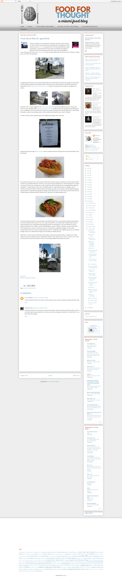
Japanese (72, 560)
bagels (43, 552)
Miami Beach (99, 562)
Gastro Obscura (91, 438)
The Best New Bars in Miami (93, 400)
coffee (102, 554)
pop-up (54, 565)
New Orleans (72, 563)
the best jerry (50, 569)
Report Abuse (89, 513)
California (49, 554)
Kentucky (93, 560)
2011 (88, 198)
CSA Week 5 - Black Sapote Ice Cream (92, 284)
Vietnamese (22, 571)
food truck (30, 288)
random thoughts (75, 565)
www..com (93, 325)
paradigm (42, 565)
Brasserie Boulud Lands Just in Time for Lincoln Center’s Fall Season (94, 468)
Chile (76, 554)
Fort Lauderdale (42, 558)
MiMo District (33, 564)
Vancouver (96, 569)
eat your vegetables (94, 556)
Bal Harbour (48, 552)
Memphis (85, 562)
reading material (85, 565)
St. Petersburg (87, 567)
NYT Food (89, 465)
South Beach (57, 567)
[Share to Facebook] (32, 286)
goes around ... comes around (92, 558)
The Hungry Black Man (92, 404)
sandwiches (27, 567)
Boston (96, 552)
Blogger (64, 575)
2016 (88, 187)
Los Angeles (58, 562)
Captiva (54, 554)
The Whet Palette (91, 351)
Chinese (80, 554)
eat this (25, 288)
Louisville (63, 562)
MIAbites (89, 374)
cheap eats (68, 554)
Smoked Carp (90, 498)
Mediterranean (79, 562)
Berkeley (77, 552)
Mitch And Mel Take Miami (93, 392)
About (22, 26)
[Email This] (27, 286)
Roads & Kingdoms (91, 503)
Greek (101, 558)
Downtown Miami (76, 556)
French (48, 558)
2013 (88, 194)
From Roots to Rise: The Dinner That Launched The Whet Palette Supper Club (93, 354)
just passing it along (81, 560)
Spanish (77, 567)
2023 (88, 173)
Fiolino (88, 433)
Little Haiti (36, 562)
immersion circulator (46, 107)
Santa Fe (36, 567)
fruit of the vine (63, 558)
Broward (31, 554)
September (91, 210)
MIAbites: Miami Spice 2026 (93, 375)
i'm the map (35, 560)
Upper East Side (85, 569)
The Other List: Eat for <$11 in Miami (67, 26)
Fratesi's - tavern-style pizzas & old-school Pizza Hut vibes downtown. (92, 79)
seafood (40, 567)
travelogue (64, 569)
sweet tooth (29, 569)
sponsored (82, 567)
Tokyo (55, 569)
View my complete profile (91, 150)
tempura (40, 569)
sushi (24, 569)
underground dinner (74, 569)
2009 (88, 307)
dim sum (67, 556)
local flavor (48, 562)
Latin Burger (39, 151)
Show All (100, 508)
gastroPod (41, 47)
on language (25, 565)
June (89, 217)
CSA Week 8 (91, 248)
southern (69, 567)
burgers (45, 554)
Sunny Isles (100, 567)
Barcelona (53, 552)
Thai (46, 569)
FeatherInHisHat (29, 308)
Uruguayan (91, 569)
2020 (88, 177)
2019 (88, 180)
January (90, 229)
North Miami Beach (98, 563)
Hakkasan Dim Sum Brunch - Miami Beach (92, 291)
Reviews (30, 26)
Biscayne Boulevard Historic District (39, 86)
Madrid (67, 562)
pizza (50, 565)
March (90, 224)
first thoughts (29, 558)
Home (50, 375)
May (89, 219)
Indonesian (43, 560)
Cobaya (92, 554)
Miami (93, 562)
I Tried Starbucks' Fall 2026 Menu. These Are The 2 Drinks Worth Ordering (94, 459)
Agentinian (32, 552)
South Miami (64, 567)
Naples (54, 563)
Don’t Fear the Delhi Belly (93, 505)
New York (78, 563)
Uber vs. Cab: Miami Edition (93, 393)
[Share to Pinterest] (34, 286)
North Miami (90, 563)
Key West (98, 560)
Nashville (59, 563)
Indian (39, 560)
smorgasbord (48, 567)
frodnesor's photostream (96, 330)
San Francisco (97, 565)
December (91, 203)
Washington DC (33, 571)
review (92, 565)
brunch (35, 554)
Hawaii (30, 560)
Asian (36, 552)
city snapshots (85, 554)
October (90, 207)
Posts (88, 156)
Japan (67, 560)
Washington (27, 571)
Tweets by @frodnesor (90, 316)
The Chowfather (29, 297)
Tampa (33, 569)
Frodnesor (97, 135)
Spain (73, 567)
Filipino (24, 558)
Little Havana (42, 562)
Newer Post (24, 375)
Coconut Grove (97, 554)
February (90, 226)
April (89, 222)
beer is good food (70, 552)
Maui (74, 562)
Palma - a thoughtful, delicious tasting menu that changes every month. (93, 69)
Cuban (39, 556)
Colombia (21, 556)
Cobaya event (41, 52)
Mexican (89, 562)
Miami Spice (22, 563)
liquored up (30, 562)
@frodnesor (92, 145)
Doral (71, 556)
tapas (36, 569)
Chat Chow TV (90, 366)
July (89, 214)
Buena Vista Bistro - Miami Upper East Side (93, 279)
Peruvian (47, 565)
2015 (88, 189)
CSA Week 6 (91, 287)
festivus (21, 558)
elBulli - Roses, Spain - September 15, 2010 (96, 90)
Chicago (73, 554)
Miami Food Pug (91, 360)
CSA (36, 556)
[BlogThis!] (29, 286)
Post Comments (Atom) (53, 381)
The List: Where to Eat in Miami (45, 26)
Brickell (21, 554)
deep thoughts (45, 556)
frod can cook (54, 558)
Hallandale (27, 560)
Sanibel (32, 567)
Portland (58, 565)
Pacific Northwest (35, 565)
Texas (43, 569)
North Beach (84, 564)
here (99, 142)
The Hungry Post (91, 343)
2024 (88, 170)
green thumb (21, 560)
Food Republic (90, 456)
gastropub (78, 558)
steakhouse (94, 567)
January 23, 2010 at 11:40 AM (40, 297)
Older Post (76, 375)
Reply (26, 302)
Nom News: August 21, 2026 (93, 361)
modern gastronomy (43, 564)
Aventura (40, 552)
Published (23, 29)
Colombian (25, 556)
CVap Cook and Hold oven (46, 108)
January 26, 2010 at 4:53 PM (40, 308)
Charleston (62, 554)
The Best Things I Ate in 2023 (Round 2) (96, 104)
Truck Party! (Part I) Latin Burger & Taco (92, 255)
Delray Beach (53, 556)
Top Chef (59, 569)
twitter (23, 278)
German (82, 558)
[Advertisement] (49, 357)
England (101, 556)
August (90, 212)
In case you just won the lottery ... (92, 260)
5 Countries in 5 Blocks (24, 552)
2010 (88, 201)
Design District (60, 556)
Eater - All (89, 474)
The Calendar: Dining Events (90, 26)
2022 (88, 175)
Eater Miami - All (91, 398)
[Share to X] (31, 286)
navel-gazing (65, 564)
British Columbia (26, 554)
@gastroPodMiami (31, 278)
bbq (57, 552)
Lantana (20, 562)
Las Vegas (24, 562)
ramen (69, 565)
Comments (90, 159)
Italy (65, 560)
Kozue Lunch (90, 483)
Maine (71, 562)
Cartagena (58, 554)
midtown (27, 564)
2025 (88, 168)
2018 (88, 182)
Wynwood (39, 571)
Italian (62, 560)
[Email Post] (24, 285)
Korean (101, 560)
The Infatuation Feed (92, 431)
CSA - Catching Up (92, 264)
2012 (88, 196)
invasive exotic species (53, 560)
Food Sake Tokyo (91, 481)
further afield (71, 558)
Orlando (30, 565)
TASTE (88, 488)
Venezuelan (100, 569)
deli (50, 556)
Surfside (21, 569)
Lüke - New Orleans (92, 300)
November (91, 205)
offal (35, 288)
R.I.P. (66, 565)
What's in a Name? (92, 298)
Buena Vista (40, 554)
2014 (88, 191)
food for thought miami (94, 148)
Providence (62, 565)
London (54, 562)
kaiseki (89, 560)
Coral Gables (31, 556)
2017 (88, 184)
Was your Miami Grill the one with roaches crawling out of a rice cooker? (94, 417)
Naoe (52, 563)
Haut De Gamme (91, 445)
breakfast (101, 552)
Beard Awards (62, 552)
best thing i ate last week (87, 552)
